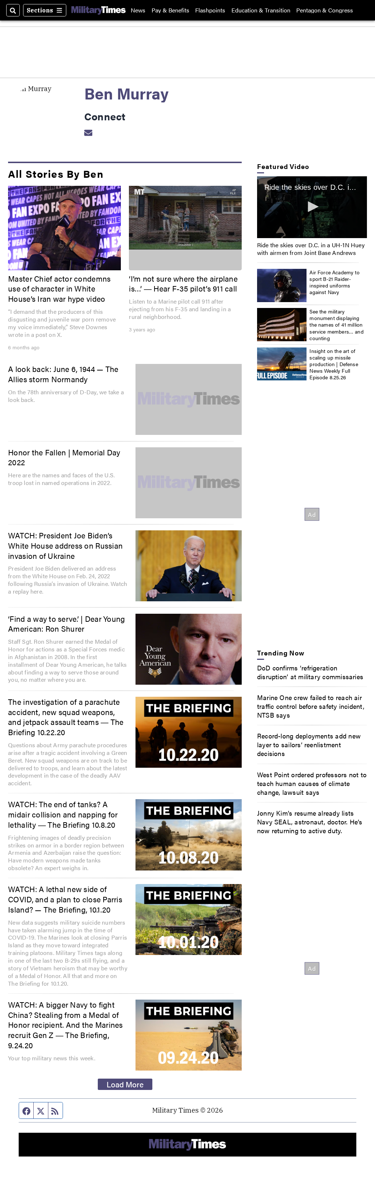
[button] (312, 207)
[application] (185, 217)
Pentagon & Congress (324, 10)
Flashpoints (210, 10)
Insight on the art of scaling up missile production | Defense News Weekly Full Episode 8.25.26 (333, 364)
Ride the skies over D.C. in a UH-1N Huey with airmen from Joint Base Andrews (311, 249)
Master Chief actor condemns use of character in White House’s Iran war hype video (59, 288)
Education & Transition (260, 10)
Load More (125, 1084)
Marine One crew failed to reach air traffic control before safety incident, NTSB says (310, 705)
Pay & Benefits (170, 10)
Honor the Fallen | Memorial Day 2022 (64, 457)
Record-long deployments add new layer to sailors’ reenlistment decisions (309, 744)
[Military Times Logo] (98, 10)
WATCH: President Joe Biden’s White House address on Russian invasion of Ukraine (65, 545)
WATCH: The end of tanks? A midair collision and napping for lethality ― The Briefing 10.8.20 (63, 814)
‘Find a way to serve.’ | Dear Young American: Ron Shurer (66, 623)
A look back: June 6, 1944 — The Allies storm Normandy (63, 373)
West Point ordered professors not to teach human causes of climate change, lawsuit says (312, 783)
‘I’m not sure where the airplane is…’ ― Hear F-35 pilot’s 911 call (183, 283)
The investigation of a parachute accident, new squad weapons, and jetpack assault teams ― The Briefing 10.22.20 (65, 716)
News (138, 10)
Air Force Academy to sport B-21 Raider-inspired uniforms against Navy (334, 282)
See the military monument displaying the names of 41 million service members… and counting (336, 325)
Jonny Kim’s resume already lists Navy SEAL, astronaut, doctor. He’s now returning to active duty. (310, 821)
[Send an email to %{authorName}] (88, 132)
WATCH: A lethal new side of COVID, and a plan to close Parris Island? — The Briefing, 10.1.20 (65, 898)
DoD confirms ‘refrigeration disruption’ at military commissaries (310, 672)
